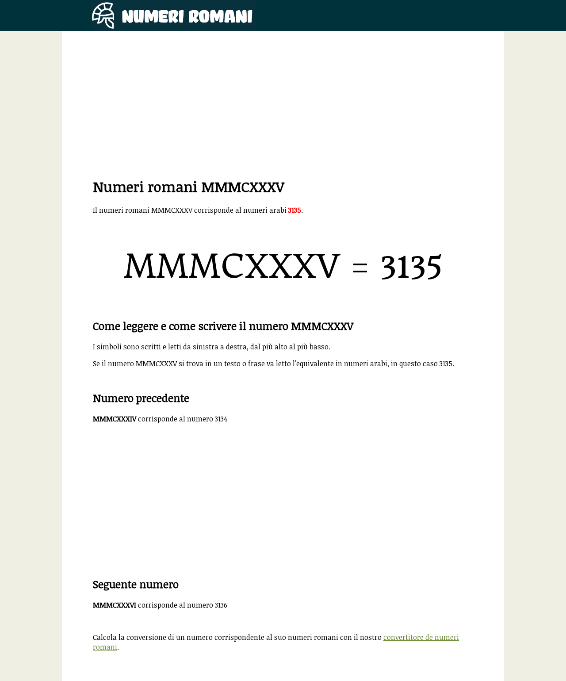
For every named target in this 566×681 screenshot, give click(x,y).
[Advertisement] (283, 115)
